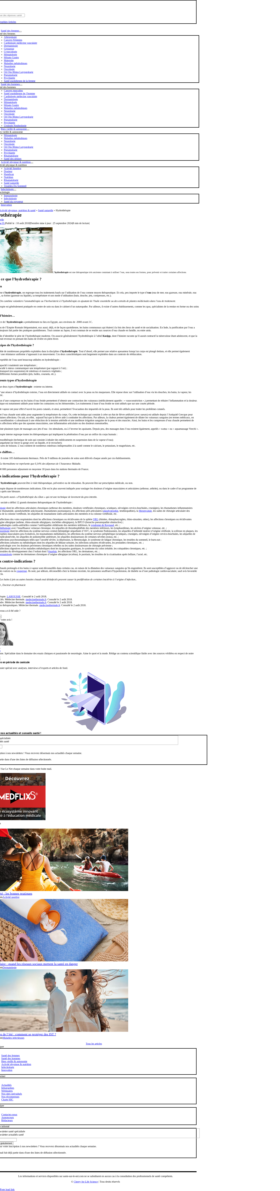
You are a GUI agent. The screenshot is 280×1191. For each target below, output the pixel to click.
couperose (22, 571)
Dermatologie (10, 967)
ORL (95, 519)
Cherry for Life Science (86, 1181)
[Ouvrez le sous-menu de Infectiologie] (15, 190)
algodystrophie (110, 510)
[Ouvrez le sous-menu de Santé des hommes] (21, 85)
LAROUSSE (14, 596)
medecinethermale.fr (36, 599)
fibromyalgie (145, 510)
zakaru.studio (105, 1187)
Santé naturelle (45, 210)
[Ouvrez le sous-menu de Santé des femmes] (20, 31)
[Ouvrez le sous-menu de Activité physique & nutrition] (32, 162)
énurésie (52, 551)
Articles (12, 21)
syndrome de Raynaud (102, 525)
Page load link (7, 1189)
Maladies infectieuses (13, 1037)
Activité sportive (11, 897)
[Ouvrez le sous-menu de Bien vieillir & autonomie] (28, 129)
